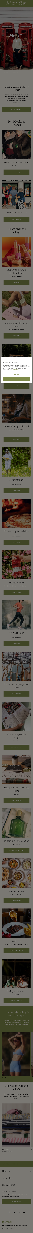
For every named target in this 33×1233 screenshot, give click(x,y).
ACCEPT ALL (17, 379)
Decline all (28, 358)
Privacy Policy (16, 369)
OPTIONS (16, 374)
